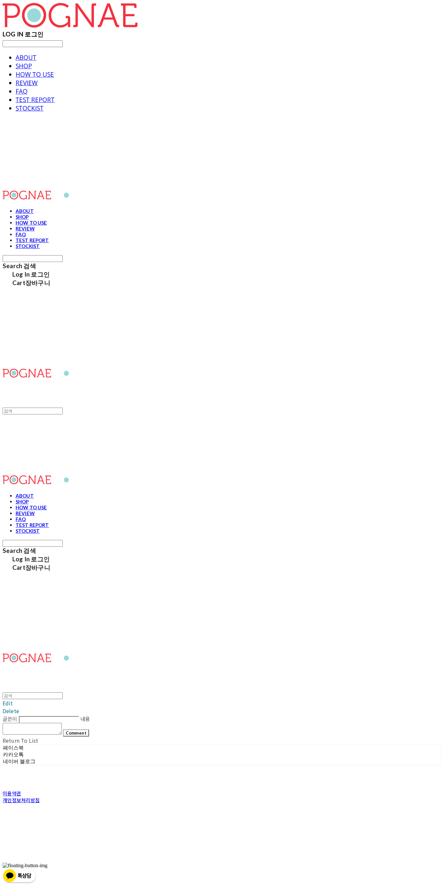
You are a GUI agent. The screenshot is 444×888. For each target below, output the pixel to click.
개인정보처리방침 (21, 800)
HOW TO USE (35, 74)
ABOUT (26, 57)
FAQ (22, 91)
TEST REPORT (35, 100)
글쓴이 (10, 719)
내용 (85, 719)
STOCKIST (30, 108)
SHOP (24, 66)
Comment (76, 733)
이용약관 (12, 793)
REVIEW (27, 83)
